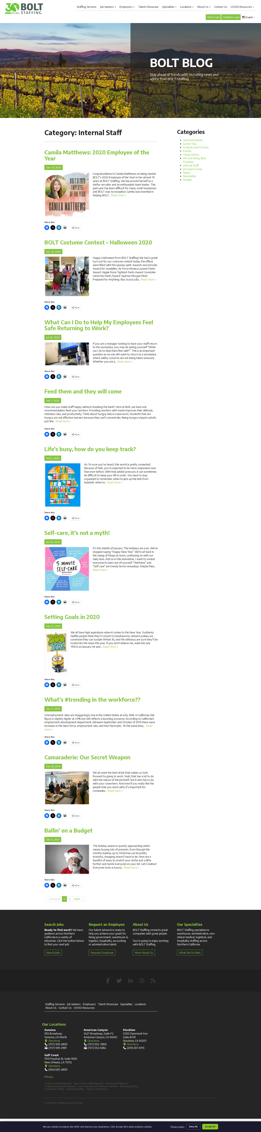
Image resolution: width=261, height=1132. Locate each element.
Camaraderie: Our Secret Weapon (87, 757)
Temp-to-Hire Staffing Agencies (88, 1083)
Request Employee (102, 952)
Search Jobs (53, 952)
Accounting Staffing (129, 1086)
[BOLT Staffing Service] (24, 8)
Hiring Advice (191, 154)
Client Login (213, 17)
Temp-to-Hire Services (96, 1089)
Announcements (193, 140)
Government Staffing (54, 1089)
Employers (126, 6)
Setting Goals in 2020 (72, 616)
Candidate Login (231, 17)
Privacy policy (177, 1126)
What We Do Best (190, 952)
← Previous (53, 899)
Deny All (193, 1126)
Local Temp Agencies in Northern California (98, 1086)
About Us (203, 6)
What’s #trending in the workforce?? (92, 699)
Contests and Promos (196, 147)
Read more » (118, 195)
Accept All (210, 1126)
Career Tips (189, 143)
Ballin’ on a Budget (68, 830)
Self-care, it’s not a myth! (77, 532)
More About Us (144, 952)
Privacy (48, 1076)
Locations (186, 6)
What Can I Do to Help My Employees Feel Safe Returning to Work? (98, 325)
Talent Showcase (148, 6)
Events (187, 151)
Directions (54, 1040)
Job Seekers (107, 6)
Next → (78, 899)
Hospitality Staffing (75, 1089)
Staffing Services (86, 6)
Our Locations (54, 1024)
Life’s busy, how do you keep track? (90, 449)
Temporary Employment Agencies (60, 1086)
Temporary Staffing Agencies (57, 1083)
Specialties (168, 6)
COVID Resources (241, 6)
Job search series (192, 169)
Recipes (187, 179)
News (186, 172)
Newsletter (190, 176)
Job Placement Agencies (116, 1083)
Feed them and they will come (83, 391)
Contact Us (220, 6)
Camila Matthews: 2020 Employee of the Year (96, 155)
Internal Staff (191, 165)
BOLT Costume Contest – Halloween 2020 (98, 242)
